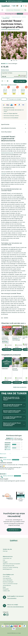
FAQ (4, 560)
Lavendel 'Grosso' (17, 337)
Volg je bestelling (11, 598)
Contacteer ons (7, 558)
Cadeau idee (6, 590)
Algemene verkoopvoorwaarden (11, 563)
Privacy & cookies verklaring (10, 567)
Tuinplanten (7, 17)
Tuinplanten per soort (16, 17)
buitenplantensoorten (7, 152)
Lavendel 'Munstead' (15, 369)
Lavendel (24, 17)
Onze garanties (7, 578)
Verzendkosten (7, 585)
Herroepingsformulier (8, 565)
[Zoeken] (25, 10)
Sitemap (5, 551)
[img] (3, 457)
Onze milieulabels (7, 580)
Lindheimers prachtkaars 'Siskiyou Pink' (5, 338)
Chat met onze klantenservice (15, 606)
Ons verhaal (6, 576)
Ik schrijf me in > (14, 530)
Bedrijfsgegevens (7, 569)
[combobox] (16, 10)
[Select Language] (17, 6)
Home (2, 17)
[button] (4, 63)
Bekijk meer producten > (20, 387)
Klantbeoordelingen (8, 582)
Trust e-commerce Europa (10, 583)
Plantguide (6, 589)
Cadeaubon (5, 368)
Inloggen (5, 562)
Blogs (4, 587)
